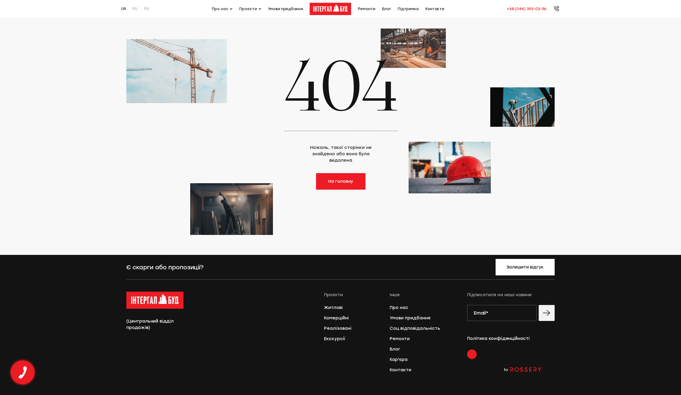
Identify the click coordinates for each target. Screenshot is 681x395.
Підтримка (408, 9)
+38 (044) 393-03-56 (526, 9)
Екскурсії (334, 338)
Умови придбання (285, 9)
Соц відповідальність (415, 328)
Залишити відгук (525, 267)
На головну (340, 181)
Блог (386, 9)
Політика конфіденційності (498, 338)
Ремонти (366, 9)
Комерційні (336, 317)
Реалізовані (337, 328)
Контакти (434, 9)
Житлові (333, 307)
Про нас (399, 307)
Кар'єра (399, 359)
